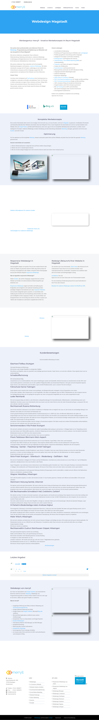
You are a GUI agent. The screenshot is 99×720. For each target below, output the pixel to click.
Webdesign (42, 7)
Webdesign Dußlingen (59, 696)
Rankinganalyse (58, 58)
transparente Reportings (19, 628)
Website (27, 336)
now (19, 569)
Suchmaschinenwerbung (63, 81)
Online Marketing (34, 697)
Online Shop (57, 77)
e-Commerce (50, 7)
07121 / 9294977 (16, 688)
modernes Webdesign (35, 66)
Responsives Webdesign (16, 285)
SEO (55, 79)
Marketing (64, 128)
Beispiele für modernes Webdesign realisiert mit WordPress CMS (68, 285)
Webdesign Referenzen (68, 7)
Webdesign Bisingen (58, 691)
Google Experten (31, 591)
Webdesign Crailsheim (59, 693)
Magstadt (66, 122)
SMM (77, 60)
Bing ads (40, 611)
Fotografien (57, 64)
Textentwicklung (58, 60)
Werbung (31, 137)
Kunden (12, 130)
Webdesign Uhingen (58, 706)
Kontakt (83, 7)
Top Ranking (30, 78)
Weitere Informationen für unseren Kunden (22, 210)
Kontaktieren (55, 275)
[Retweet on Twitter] (18, 571)
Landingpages (58, 7)
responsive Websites (39, 289)
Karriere (77, 7)
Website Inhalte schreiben (36, 687)
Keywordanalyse (58, 68)
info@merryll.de (12, 692)
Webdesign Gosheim (58, 701)
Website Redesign (34, 695)
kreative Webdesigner (18, 620)
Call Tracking (59, 86)
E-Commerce (65, 77)
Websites (42, 318)
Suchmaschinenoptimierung (65, 79)
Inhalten (16, 278)
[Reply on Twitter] (16, 571)
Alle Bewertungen (49, 545)
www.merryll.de (12, 694)
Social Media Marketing (69, 60)
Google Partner (23, 126)
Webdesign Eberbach (58, 699)
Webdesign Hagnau (58, 704)
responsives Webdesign (32, 272)
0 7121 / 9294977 (16, 2)
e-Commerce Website (35, 684)
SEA (55, 81)
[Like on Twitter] (21, 571)
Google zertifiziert (27, 611)
